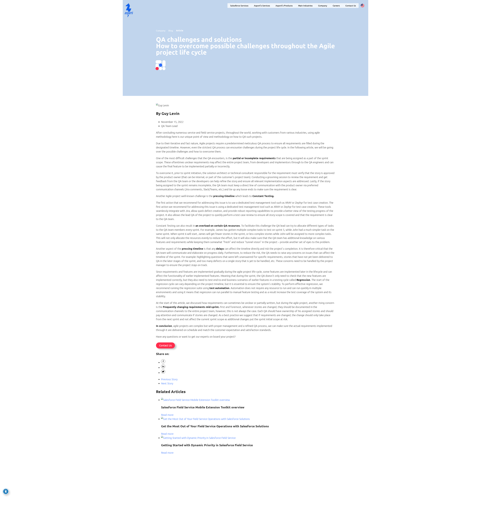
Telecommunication (255, 480)
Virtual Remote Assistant (209, 495)
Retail (250, 487)
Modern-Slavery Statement (278, 497)
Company (277, 476)
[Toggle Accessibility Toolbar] (6, 491)
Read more (167, 414)
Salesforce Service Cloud (209, 485)
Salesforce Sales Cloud (208, 492)
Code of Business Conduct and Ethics (279, 492)
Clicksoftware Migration (233, 481)
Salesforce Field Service (208, 481)
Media (250, 484)
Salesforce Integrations (208, 499)
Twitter (3, 219)
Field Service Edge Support (231, 491)
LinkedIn (3, 240)
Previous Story (169, 379)
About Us (275, 480)
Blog (170, 30)
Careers (336, 5)
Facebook (3, 250)
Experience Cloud (206, 488)
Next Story (167, 383)
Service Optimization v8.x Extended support (233, 486)
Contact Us (350, 5)
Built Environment (255, 494)
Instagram (3, 229)
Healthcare (252, 491)
